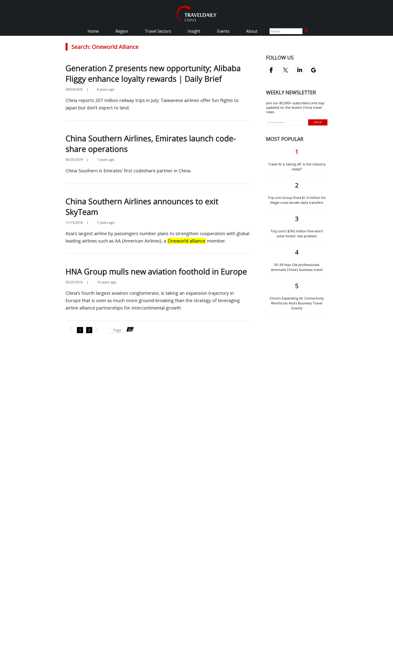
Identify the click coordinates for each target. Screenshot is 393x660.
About (251, 31)
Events (223, 31)
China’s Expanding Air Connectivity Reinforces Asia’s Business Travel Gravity (297, 303)
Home (93, 31)
